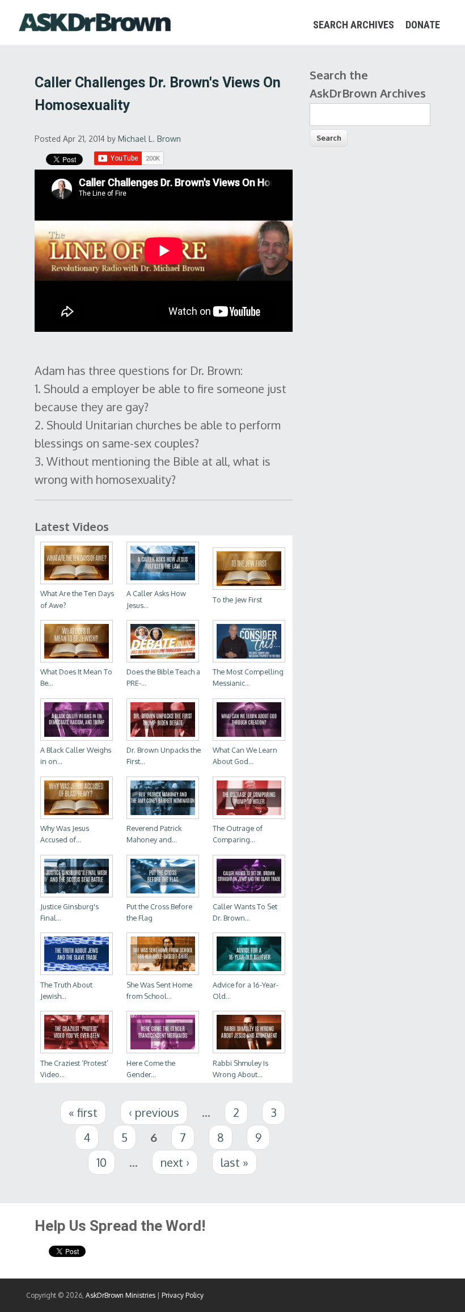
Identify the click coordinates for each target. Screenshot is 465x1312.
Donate (422, 25)
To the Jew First (237, 599)
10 (101, 1162)
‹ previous (154, 1112)
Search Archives (353, 25)
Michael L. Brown (149, 139)
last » (234, 1162)
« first (83, 1112)
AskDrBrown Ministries (120, 1295)
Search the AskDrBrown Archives (368, 84)
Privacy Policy (183, 1295)
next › (174, 1162)
